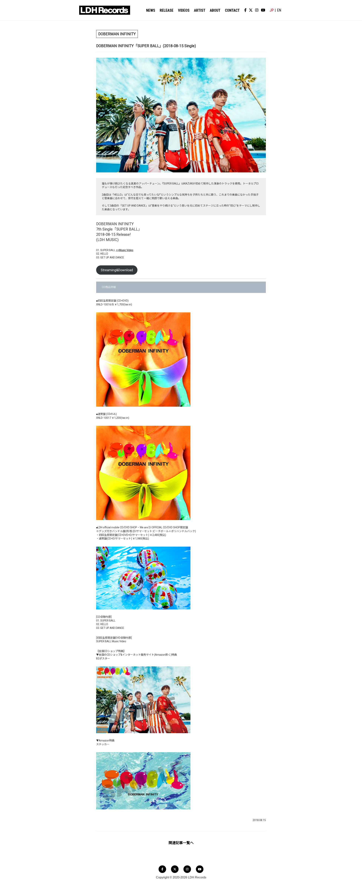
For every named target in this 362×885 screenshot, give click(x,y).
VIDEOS (183, 10)
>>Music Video (124, 250)
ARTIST (199, 10)
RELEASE (166, 10)
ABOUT (215, 10)
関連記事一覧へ (181, 843)
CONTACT (232, 10)
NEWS (150, 10)
